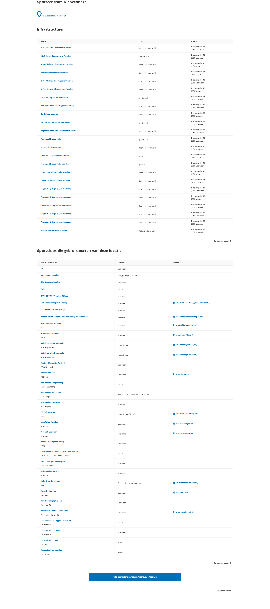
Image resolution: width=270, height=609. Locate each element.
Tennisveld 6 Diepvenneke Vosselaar (56, 222)
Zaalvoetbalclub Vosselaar (52, 550)
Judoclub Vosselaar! (49, 432)
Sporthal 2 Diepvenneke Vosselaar (55, 164)
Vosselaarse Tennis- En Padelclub (54, 510)
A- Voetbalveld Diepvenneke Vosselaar (57, 47)
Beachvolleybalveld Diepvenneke (54, 72)
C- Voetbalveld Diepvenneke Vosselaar (57, 81)
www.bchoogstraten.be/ (186, 345)
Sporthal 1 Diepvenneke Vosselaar (55, 155)
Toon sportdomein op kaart (54, 16)
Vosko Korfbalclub (48, 491)
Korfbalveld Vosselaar (50, 114)
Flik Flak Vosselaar (48, 412)
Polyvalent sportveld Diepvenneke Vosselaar (59, 130)
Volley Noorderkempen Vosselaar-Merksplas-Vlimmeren (64, 316)
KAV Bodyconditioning (50, 282)
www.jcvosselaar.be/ (184, 433)
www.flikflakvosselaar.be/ (186, 414)
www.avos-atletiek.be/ (185, 335)
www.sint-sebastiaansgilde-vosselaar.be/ (192, 303)
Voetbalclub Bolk (48, 373)
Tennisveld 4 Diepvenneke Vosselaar (56, 205)
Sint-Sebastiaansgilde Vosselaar (54, 303)
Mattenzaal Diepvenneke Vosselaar (55, 122)
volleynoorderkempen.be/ (186, 482)
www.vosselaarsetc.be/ (185, 512)
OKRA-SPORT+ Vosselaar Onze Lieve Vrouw (59, 451)
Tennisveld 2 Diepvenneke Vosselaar (56, 189)
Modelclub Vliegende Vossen (52, 442)
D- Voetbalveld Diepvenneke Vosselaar (57, 89)
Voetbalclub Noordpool (51, 392)
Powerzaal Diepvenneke (51, 139)
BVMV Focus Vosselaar (50, 275)
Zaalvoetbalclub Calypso (51, 530)
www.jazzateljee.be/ (184, 423)
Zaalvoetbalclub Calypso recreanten (56, 520)
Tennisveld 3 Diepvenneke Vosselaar (56, 197)
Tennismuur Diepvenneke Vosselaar (56, 172)
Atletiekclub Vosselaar (50, 333)
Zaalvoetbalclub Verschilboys (53, 310)
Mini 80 (43, 289)
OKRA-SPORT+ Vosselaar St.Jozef (54, 296)
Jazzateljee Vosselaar (49, 422)
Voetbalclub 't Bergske (50, 402)
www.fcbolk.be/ (182, 374)
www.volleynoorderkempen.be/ (189, 316)
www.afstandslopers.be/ (186, 325)
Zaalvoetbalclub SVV (49, 540)
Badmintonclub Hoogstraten (53, 343)
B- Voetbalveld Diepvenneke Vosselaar (57, 64)
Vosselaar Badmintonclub (51, 501)
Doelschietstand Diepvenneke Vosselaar (57, 106)
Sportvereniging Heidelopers (53, 461)
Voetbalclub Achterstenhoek (53, 363)
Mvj (42, 268)
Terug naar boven (221, 241)
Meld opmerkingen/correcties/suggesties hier (135, 577)
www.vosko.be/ (182, 492)
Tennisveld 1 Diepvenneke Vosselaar (56, 180)
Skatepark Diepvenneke (51, 147)
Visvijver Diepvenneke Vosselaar (54, 230)
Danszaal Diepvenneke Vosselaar (54, 97)
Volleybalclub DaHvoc (50, 471)
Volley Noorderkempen (50, 481)
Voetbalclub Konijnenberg (52, 382)
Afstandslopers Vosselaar (51, 323)
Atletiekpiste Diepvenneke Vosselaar (56, 56)
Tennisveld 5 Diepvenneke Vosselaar (56, 214)
